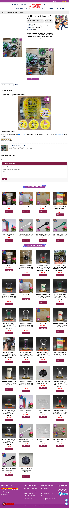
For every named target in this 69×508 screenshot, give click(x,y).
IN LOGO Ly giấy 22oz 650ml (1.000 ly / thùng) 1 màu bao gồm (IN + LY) (9, 383)
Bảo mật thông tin (29, 498)
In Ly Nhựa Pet (46, 491)
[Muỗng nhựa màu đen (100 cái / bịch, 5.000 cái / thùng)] (43, 226)
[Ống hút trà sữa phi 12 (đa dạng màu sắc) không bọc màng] (60, 198)
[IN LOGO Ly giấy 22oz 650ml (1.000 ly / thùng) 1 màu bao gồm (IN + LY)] (9, 373)
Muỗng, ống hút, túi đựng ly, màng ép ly (15, 12)
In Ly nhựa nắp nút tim (48, 493)
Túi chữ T (9, 206)
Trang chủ (15, 4)
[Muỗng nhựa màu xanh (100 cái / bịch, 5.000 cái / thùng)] (60, 226)
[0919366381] (66, 500)
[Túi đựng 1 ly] (26, 198)
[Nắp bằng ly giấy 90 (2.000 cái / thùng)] (43, 402)
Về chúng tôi (25, 4)
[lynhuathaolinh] (59, 490)
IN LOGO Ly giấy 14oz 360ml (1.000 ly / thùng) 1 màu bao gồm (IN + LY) (43, 296)
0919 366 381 (9, 504)
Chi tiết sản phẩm (7, 85)
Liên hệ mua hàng (33, 79)
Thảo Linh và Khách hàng (23, 8)
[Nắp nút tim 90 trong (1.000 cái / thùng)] (60, 431)
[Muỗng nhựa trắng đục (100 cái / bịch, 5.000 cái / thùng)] (26, 226)
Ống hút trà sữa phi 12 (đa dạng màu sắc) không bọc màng (60, 208)
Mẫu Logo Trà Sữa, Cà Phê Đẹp (44, 8)
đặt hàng (60, 1)
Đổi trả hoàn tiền (29, 493)
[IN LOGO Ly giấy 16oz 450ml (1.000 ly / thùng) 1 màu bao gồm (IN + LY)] (60, 315)
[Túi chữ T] (9, 198)
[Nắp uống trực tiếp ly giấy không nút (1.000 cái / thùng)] (26, 460)
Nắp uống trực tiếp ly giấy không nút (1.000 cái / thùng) (26, 470)
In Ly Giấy (45, 495)
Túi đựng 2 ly (43, 206)
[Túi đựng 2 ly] (43, 198)
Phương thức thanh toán (31, 488)
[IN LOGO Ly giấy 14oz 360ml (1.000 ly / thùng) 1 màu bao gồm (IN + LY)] (43, 286)
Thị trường (60, 8)
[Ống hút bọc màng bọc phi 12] (9, 226)
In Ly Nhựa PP (46, 488)
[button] (21, 39)
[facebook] (66, 503)
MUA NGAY (9, 211)
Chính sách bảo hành (30, 495)
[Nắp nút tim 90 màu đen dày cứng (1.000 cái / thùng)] (43, 373)
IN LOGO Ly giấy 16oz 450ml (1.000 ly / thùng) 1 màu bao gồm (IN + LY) (60, 325)
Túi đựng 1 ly (26, 206)
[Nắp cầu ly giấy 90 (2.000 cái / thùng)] (43, 431)
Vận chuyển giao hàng (30, 491)
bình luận (17, 85)
